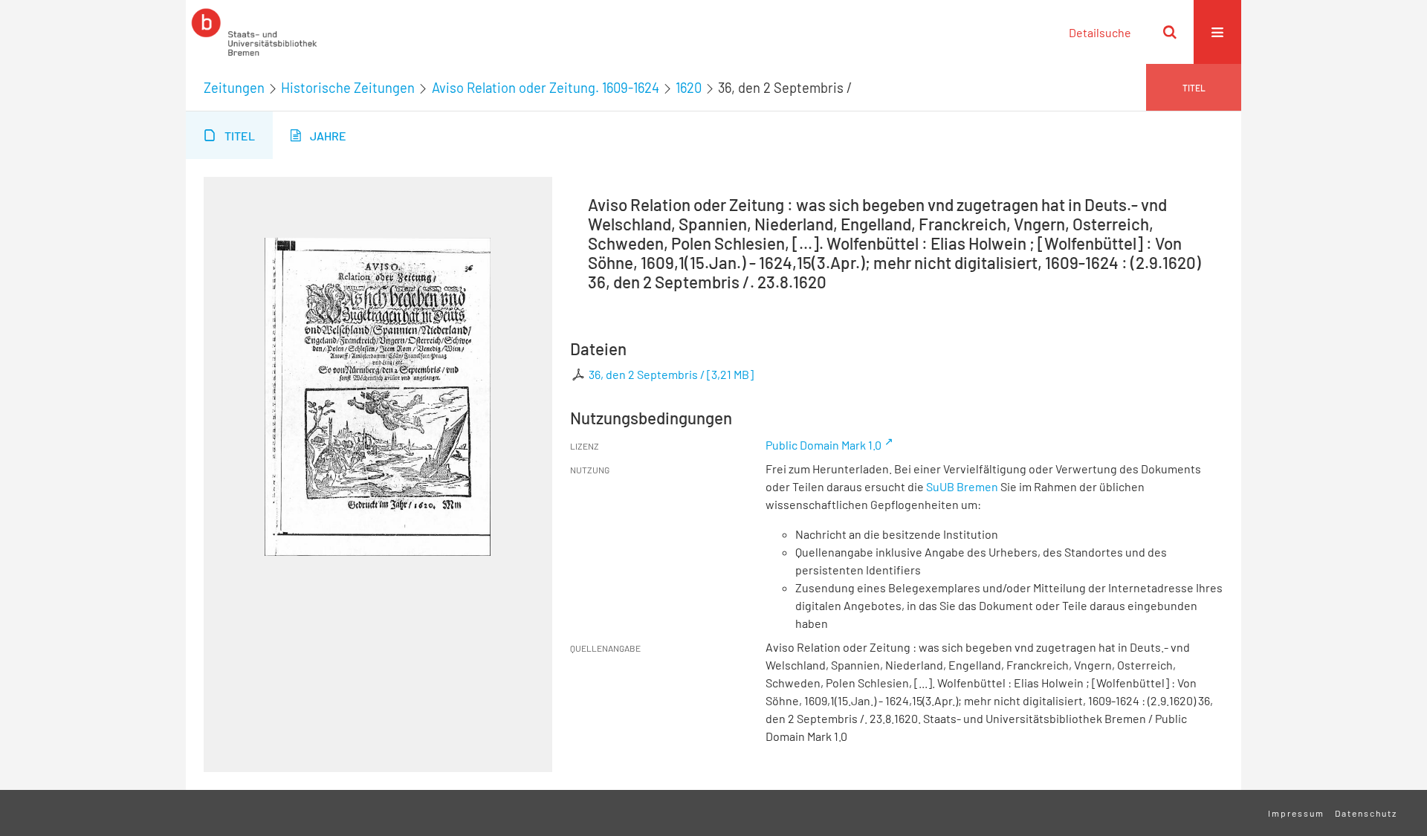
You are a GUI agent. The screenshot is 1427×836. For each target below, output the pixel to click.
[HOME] (254, 31)
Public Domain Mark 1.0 (823, 445)
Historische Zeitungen (348, 88)
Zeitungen (234, 88)
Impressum (1296, 813)
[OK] (1170, 32)
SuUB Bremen (962, 486)
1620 (689, 88)
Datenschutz (1366, 813)
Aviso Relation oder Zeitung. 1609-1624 (545, 88)
